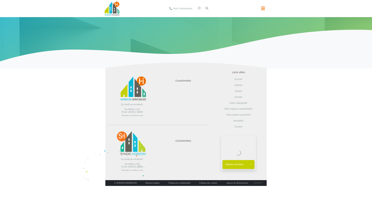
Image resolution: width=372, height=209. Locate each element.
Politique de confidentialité (179, 183)
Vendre (238, 91)
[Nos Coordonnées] (170, 8)
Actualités (238, 120)
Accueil (154, 33)
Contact (238, 126)
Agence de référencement (237, 183)
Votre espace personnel (238, 114)
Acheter (238, 97)
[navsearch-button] (205, 8)
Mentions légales (152, 183)
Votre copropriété (238, 103)
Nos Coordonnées (182, 8)
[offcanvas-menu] (263, 8)
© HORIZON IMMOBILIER (125, 183)
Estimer (238, 85)
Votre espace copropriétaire (238, 109)
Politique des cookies (208, 183)
